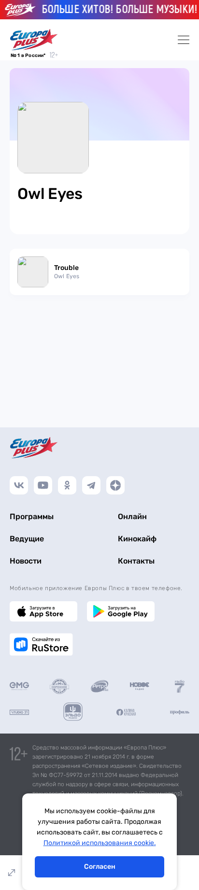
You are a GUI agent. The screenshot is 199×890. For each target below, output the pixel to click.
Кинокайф (137, 538)
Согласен (99, 866)
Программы (32, 516)
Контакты (136, 560)
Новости (26, 560)
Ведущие (27, 538)
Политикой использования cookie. (99, 843)
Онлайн (132, 516)
